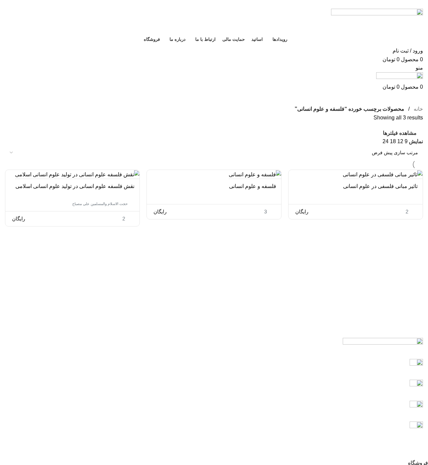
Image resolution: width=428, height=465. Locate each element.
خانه (417, 109)
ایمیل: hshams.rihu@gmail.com (372, 428)
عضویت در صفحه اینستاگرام (377, 386)
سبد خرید (127, 404)
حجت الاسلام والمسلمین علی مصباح (100, 204)
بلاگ (133, 354)
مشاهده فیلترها (400, 133)
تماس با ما (126, 366)
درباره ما (128, 391)
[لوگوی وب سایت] (377, 20)
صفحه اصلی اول (119, 341)
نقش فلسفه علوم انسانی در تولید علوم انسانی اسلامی (74, 186)
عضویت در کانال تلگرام (383, 407)
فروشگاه (128, 417)
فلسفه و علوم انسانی (252, 186)
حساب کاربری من (118, 379)
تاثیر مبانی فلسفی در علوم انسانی (380, 186)
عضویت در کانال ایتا (387, 365)
